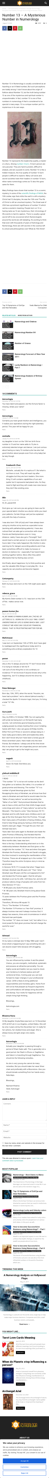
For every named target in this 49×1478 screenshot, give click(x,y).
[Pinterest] (15, 28)
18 (46, 23)
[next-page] (7, 386)
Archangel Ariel (11, 1391)
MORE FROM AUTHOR (25, 315)
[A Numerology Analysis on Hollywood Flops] (24, 1297)
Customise (24, 1467)
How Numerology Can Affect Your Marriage (26, 1177)
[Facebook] (4, 28)
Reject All (24, 1473)
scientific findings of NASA (32, 193)
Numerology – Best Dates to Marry (28, 1175)
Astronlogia (7, 399)
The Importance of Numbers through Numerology (24, 8)
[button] (3, 3)
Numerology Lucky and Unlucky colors (29, 1210)
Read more (23, 1324)
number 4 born (23, 164)
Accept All (24, 1461)
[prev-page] (3, 386)
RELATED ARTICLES (8, 315)
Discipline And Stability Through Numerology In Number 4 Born (22, 10)
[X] (10, 28)
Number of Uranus (23, 343)
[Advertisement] (24, 58)
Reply (4, 410)
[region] (24, 1458)
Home (4, 8)
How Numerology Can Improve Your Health (26, 1196)
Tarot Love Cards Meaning (18, 1337)
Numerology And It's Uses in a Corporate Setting (27, 1232)
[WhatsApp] (20, 28)
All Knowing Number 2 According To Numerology (6, 325)
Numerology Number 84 (25, 332)
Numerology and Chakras (26, 321)
